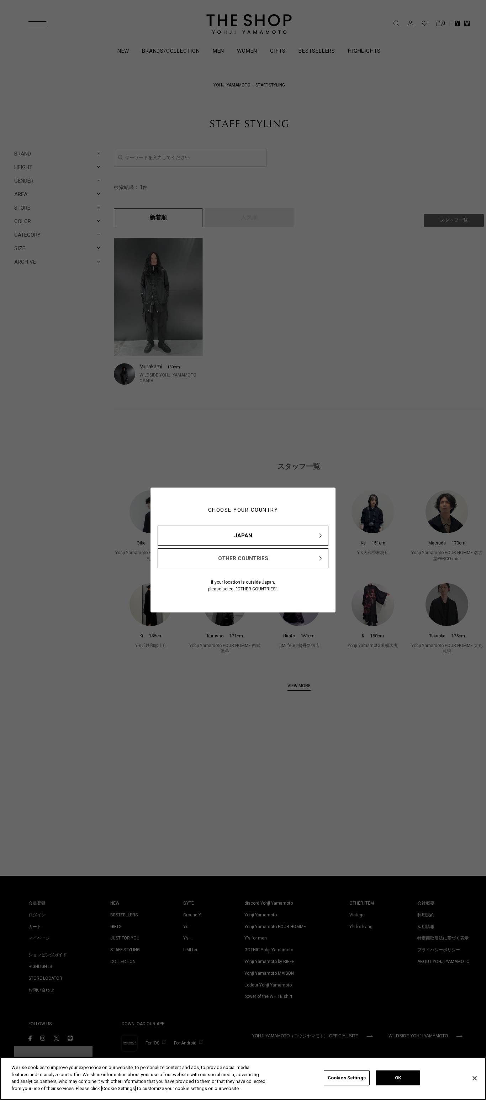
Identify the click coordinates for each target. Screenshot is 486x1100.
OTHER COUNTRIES (243, 558)
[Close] (474, 1078)
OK (398, 1077)
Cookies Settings (347, 1077)
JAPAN (243, 535)
